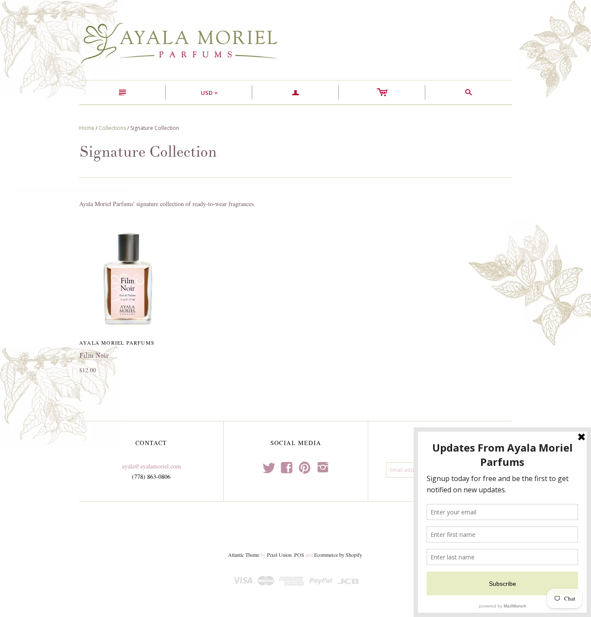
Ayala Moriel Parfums (116, 342)
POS (299, 554)
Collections (112, 128)
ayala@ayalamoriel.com (151, 466)
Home (86, 128)
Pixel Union (279, 554)
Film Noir (94, 355)
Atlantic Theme (243, 554)
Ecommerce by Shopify (338, 554)
